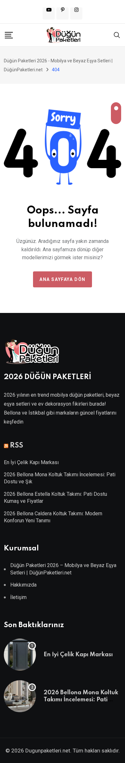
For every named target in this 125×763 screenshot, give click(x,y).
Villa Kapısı (62, 433)
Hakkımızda (23, 585)
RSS (16, 445)
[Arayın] (117, 34)
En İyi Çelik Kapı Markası (31, 462)
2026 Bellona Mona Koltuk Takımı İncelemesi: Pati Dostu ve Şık (81, 700)
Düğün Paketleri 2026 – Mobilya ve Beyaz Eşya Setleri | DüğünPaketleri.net (63, 568)
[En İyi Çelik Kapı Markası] (20, 655)
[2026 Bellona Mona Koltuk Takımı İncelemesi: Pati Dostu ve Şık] (20, 696)
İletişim (18, 597)
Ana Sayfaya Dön (62, 279)
